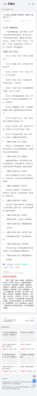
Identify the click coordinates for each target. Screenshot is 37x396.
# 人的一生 (15, 371)
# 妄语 (5, 267)
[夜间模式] (34, 385)
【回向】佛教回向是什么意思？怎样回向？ (9, 345)
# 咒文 (32, 349)
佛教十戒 (7, 51)
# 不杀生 (17, 264)
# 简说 (11, 267)
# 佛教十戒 (25, 264)
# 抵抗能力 (29, 371)
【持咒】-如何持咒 (25, 344)
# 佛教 (10, 349)
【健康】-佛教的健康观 (27, 366)
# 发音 (28, 349)
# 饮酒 (17, 267)
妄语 (25, 41)
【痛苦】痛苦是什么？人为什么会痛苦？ (9, 367)
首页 (3, 9)
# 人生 (10, 371)
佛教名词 (8, 9)
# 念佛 (14, 349)
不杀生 (5, 41)
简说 (15, 51)
